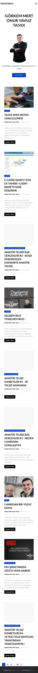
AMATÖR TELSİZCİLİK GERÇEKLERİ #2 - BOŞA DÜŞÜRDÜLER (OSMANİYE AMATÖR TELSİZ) (18, 259)
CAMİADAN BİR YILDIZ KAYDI (17, 506)
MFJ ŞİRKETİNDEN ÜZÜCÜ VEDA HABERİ (17, 569)
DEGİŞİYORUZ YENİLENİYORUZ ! (15, 317)
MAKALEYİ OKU (10, 142)
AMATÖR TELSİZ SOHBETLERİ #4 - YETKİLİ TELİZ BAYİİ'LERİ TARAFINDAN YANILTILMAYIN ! (18, 636)
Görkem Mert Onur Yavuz (11, 122)
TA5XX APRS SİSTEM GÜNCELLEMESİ (16, 116)
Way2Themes (18, 670)
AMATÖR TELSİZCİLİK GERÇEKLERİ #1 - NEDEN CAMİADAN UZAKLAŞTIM (18, 440)
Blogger (32, 670)
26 (17, 664)
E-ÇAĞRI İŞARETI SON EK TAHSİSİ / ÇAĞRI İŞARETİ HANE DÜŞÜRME (17, 185)
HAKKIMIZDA (19, 75)
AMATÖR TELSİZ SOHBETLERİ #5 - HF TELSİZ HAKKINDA (16, 382)
